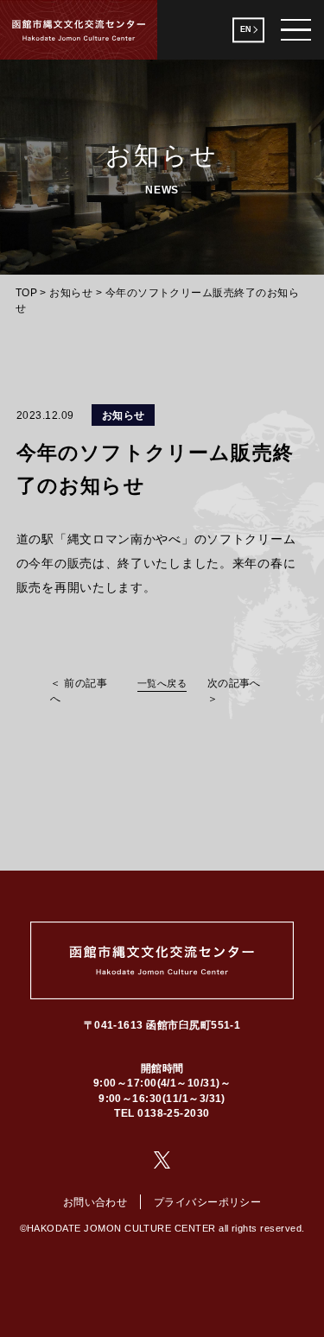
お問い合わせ (95, 1201)
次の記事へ (234, 682)
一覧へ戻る (162, 683)
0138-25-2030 (173, 1112)
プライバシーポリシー (208, 1201)
